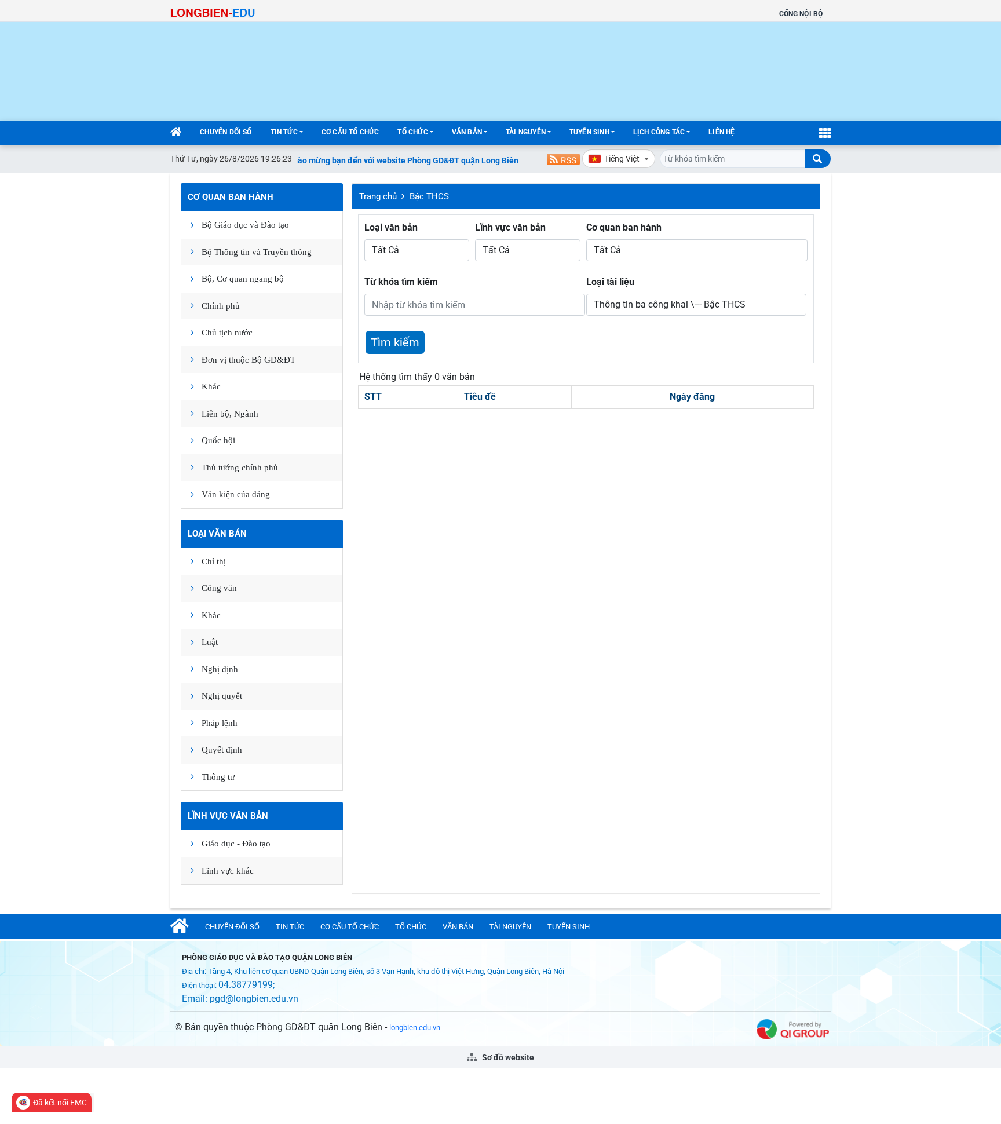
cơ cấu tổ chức (350, 132)
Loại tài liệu (610, 281)
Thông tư (218, 777)
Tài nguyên (526, 132)
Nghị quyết (222, 695)
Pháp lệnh (220, 723)
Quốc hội (218, 440)
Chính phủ (221, 306)
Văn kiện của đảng (236, 494)
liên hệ (721, 132)
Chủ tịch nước (227, 332)
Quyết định (222, 749)
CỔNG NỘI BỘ (801, 14)
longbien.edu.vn (414, 1027)
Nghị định (220, 669)
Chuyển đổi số (225, 132)
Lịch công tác (659, 132)
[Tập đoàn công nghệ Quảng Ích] (793, 1028)
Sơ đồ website (507, 1057)
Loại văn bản (217, 533)
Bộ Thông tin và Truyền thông (257, 252)
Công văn (219, 588)
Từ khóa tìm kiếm (401, 281)
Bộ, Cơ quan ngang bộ (243, 278)
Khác (211, 386)
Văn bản (467, 132)
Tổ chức (412, 132)
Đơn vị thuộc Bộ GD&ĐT (248, 359)
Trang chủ (378, 196)
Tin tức (284, 132)
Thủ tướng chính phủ (240, 467)
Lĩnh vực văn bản (228, 816)
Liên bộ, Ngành (230, 413)
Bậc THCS (429, 196)
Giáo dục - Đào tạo (236, 843)
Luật (210, 642)
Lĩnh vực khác (228, 870)
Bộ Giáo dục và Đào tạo (245, 224)
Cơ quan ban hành (230, 197)
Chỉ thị (214, 561)
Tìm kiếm (395, 342)
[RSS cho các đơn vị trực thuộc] (563, 158)
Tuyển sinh (589, 132)
